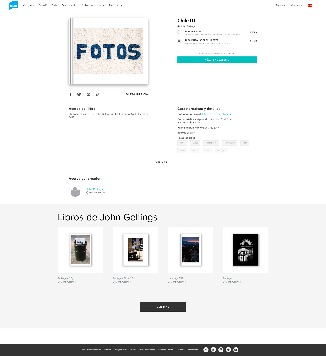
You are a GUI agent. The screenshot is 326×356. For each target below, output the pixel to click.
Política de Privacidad (147, 350)
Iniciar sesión (297, 5)
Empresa (107, 350)
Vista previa (137, 94)
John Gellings (94, 189)
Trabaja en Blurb (120, 350)
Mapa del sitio (193, 350)
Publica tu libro (116, 5)
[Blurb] (13, 7)
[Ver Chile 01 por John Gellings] (108, 51)
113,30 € (252, 31)
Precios (133, 350)
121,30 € (252, 40)
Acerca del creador (85, 179)
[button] (310, 5)
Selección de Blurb (48, 5)
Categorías (28, 5)
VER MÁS (163, 306)
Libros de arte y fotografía (217, 114)
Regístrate (280, 5)
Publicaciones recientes (93, 5)
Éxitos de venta (69, 5)
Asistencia (180, 350)
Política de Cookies (165, 350)
